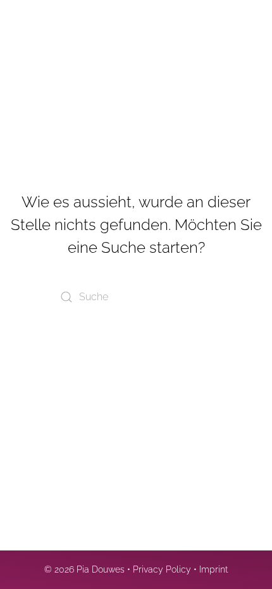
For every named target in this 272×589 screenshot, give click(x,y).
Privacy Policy (162, 569)
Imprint (213, 569)
